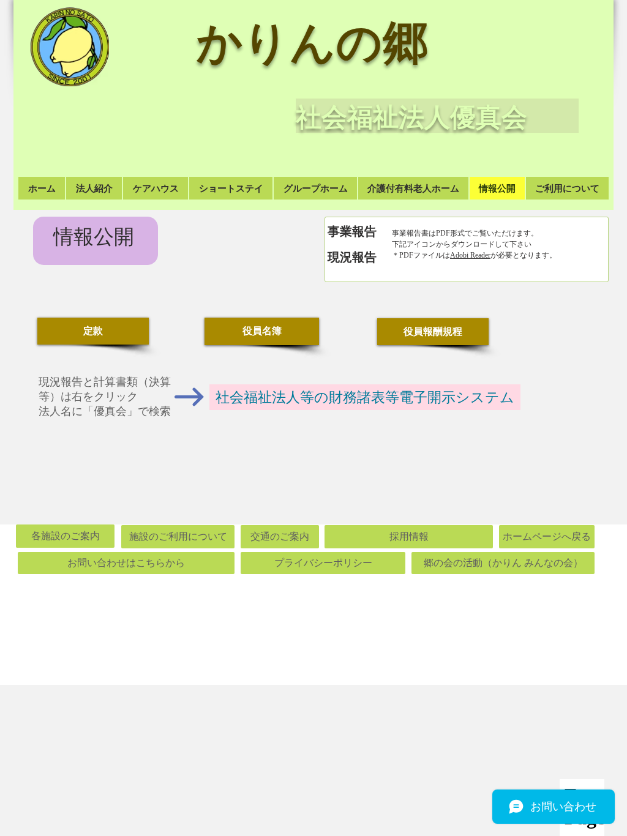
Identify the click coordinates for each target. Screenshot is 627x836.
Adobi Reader (470, 255)
